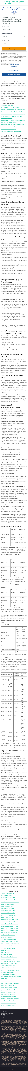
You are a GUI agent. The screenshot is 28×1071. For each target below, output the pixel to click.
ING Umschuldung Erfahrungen (9, 957)
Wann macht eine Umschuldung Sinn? (10, 107)
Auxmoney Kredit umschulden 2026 (9, 1022)
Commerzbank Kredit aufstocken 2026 (9, 1029)
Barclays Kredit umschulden (8, 910)
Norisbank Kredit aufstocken (8, 965)
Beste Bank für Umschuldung (8, 913)
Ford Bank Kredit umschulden (8, 939)
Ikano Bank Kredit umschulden (8, 948)
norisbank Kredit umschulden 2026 (11, 1049)
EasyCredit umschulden (7, 937)
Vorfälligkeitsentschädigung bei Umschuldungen (13, 114)
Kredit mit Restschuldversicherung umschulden (13, 109)
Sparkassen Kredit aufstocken (8, 992)
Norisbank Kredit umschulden (8, 968)
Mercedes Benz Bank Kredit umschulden (11, 961)
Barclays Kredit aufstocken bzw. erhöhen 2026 (11, 1026)
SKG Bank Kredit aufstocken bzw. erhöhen (10, 1053)
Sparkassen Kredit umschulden (8, 989)
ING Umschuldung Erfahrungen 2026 (13, 1044)
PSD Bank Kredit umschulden (8, 974)
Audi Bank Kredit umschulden (7, 893)
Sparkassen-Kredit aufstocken (18, 1058)
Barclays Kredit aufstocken (7, 908)
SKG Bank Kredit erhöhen (7, 979)
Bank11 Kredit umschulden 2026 (16, 1025)
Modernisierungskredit (11, 1047)
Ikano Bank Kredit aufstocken (8, 946)
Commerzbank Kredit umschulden (9, 919)
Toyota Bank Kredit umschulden (9, 1001)
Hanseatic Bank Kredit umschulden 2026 (15, 1038)
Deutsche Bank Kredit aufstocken (9, 928)
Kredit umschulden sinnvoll (7, 959)
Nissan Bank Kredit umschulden (9, 963)
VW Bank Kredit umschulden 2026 (18, 1064)
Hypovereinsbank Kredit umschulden (10, 943)
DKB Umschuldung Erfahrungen (18, 1035)
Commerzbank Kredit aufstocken (9, 917)
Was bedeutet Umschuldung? (7, 105)
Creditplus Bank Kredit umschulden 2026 (11, 1033)
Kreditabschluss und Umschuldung (9, 126)
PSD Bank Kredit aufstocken (8, 972)
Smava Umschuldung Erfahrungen (9, 987)
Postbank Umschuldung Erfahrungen (10, 970)
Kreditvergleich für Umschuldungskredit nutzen (12, 124)
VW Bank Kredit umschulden (8, 1005)
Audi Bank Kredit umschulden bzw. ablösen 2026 (13, 1020)
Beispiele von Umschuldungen (8, 129)
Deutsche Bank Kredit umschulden (9, 930)
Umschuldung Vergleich (11, 1063)
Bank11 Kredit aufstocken (7, 904)
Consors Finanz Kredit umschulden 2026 (17, 1032)
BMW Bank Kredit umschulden (8, 915)
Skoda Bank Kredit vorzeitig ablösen (10, 983)
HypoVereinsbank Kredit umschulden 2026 (10, 1040)
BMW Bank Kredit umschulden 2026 (17, 1028)
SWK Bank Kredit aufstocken (8, 994)
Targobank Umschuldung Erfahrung (10, 998)
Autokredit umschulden (6, 895)
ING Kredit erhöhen (5, 952)
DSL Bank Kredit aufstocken (8, 935)
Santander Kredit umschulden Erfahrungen (11, 976)
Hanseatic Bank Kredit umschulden (9, 941)
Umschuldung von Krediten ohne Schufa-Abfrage (13, 120)
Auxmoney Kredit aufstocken (8, 897)
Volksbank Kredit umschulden (8, 1003)
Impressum (14, 1069)
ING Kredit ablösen (5, 950)
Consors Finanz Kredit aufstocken (9, 921)
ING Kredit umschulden (6, 954)
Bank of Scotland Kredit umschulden (10, 902)
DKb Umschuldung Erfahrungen (9, 932)
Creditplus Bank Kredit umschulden (9, 926)
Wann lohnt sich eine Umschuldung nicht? (11, 112)
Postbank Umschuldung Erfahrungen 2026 (13, 1050)
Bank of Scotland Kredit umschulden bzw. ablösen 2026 (14, 1023)
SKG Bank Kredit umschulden (8, 981)
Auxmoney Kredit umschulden (8, 899)
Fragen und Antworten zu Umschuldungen (11, 131)
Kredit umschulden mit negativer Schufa (11, 122)
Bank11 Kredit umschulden (7, 906)
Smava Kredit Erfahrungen (7, 985)
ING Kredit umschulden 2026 (14, 1043)
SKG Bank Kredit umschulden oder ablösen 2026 (14, 1054)
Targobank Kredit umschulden (8, 996)
